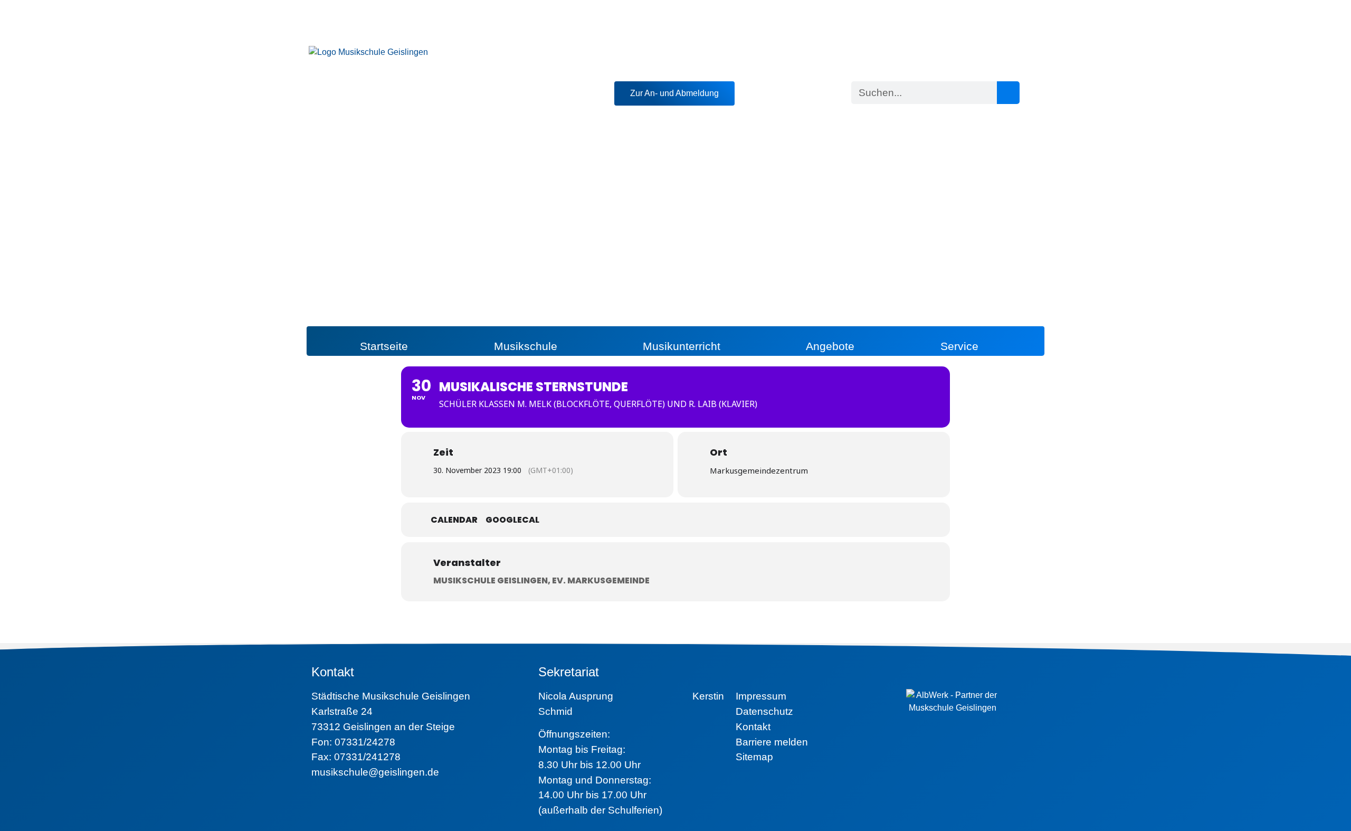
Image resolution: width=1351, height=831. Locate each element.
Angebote (830, 346)
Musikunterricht (681, 346)
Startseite (384, 346)
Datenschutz (764, 711)
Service (959, 346)
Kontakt (753, 726)
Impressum (761, 696)
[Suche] (1008, 92)
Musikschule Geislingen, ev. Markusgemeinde (541, 580)
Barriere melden (772, 742)
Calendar (454, 520)
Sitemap (754, 756)
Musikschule (525, 346)
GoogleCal (512, 520)
